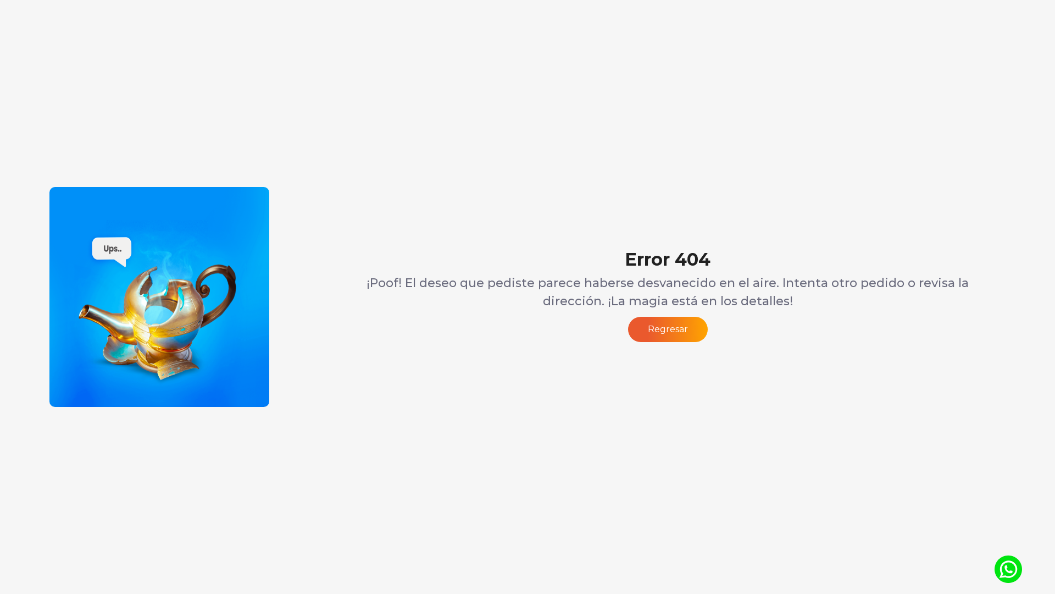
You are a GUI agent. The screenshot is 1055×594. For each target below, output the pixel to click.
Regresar (668, 329)
